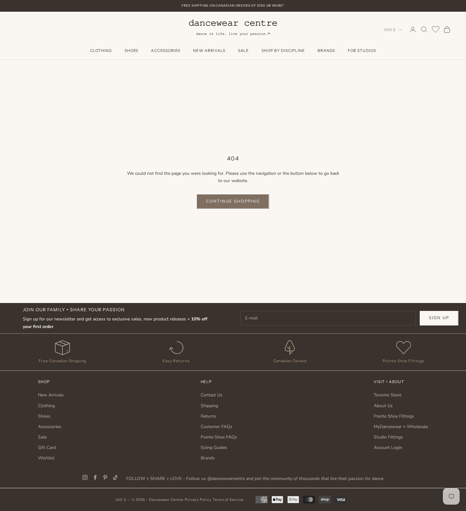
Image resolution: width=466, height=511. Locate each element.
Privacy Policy (198, 499)
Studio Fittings (388, 437)
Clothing (101, 50)
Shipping (209, 406)
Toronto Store (387, 395)
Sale (243, 50)
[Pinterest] (105, 477)
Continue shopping (233, 201)
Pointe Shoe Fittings (394, 416)
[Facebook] (95, 477)
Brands (326, 50)
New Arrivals (209, 50)
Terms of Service (228, 499)
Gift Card (47, 448)
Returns (208, 416)
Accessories (165, 50)
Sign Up (439, 318)
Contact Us (212, 395)
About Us (383, 406)
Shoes (132, 50)
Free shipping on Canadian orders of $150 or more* (233, 5)
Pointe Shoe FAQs (219, 437)
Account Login (388, 448)
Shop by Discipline (283, 50)
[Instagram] (85, 477)
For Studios (362, 50)
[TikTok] (115, 477)
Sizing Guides (214, 448)
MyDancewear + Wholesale (401, 427)
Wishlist (46, 458)
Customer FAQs (216, 427)
